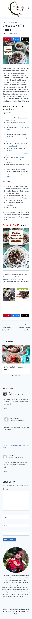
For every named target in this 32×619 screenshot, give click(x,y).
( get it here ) (22, 122)
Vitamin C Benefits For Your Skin (24, 327)
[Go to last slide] (4, 359)
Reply (5, 408)
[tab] (12, 375)
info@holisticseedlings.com (12, 611)
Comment (6, 489)
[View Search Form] (28, 8)
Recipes (17, 22)
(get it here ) (13, 146)
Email (5, 525)
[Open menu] (3, 8)
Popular (11, 22)
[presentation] (16, 354)
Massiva (6, 33)
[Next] (27, 359)
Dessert (5, 22)
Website (6, 534)
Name (5, 517)
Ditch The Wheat (8, 279)
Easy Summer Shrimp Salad (6, 327)
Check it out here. (16, 284)
